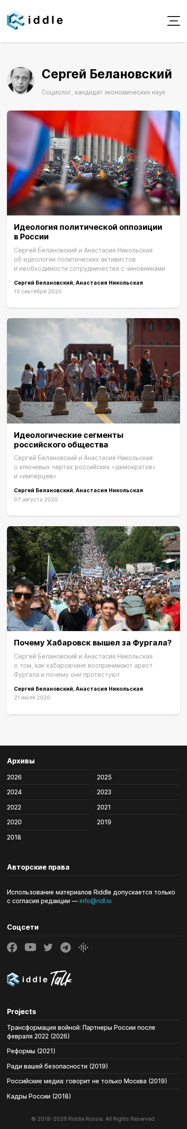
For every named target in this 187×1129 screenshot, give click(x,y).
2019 (104, 822)
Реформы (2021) (31, 1051)
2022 (14, 807)
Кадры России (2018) (39, 1096)
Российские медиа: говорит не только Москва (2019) (87, 1081)
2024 (14, 792)
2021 (104, 807)
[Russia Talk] (93, 980)
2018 (14, 837)
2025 (104, 777)
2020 (14, 822)
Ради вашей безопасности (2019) (57, 1066)
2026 (14, 777)
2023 (104, 792)
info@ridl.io (96, 900)
